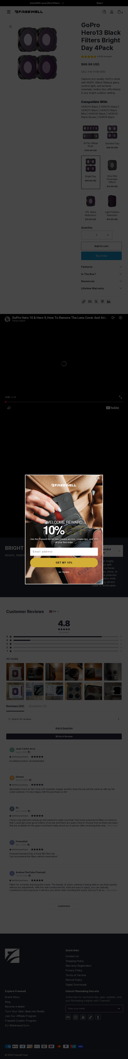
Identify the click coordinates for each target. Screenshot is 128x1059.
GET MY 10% (64, 562)
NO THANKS (64, 572)
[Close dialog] (99, 479)
